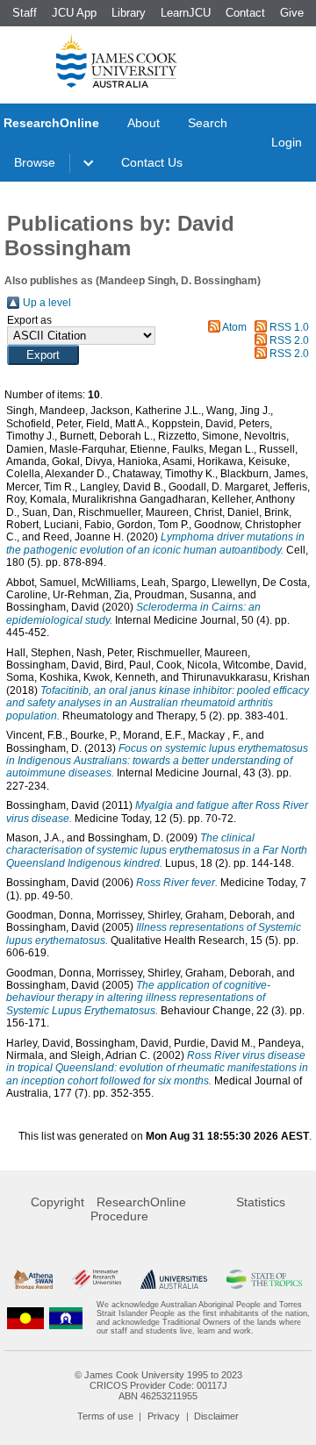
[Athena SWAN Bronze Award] (33, 1280)
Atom (234, 327)
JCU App (74, 12)
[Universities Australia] (173, 1280)
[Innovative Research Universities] (96, 1280)
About (143, 123)
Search (207, 123)
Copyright (57, 1202)
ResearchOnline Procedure (138, 1209)
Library (128, 12)
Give (292, 12)
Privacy (163, 1416)
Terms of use (105, 1416)
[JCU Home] (116, 60)
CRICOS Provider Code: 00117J (158, 1385)
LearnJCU (186, 12)
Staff (24, 12)
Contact (245, 12)
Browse (34, 162)
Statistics (260, 1202)
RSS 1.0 (289, 327)
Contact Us (152, 162)
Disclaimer (216, 1416)
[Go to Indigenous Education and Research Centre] (25, 1317)
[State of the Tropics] (264, 1280)
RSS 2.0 (289, 340)
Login (286, 142)
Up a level (47, 303)
